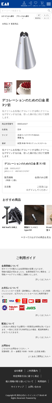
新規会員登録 (24, 5)
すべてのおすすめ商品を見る (37, 237)
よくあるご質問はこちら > (39, 356)
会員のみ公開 (41, 177)
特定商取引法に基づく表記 (26, 376)
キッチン (46, 15)
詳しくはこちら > (43, 279)
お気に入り (35, 5)
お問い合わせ (34, 386)
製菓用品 (38, 18)
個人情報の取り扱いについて (19, 381)
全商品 (5, 23)
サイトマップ (17, 386)
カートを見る (42, 5)
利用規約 (42, 381)
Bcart (39, 398)
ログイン (30, 5)
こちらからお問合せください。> (15, 348)
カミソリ (46, 18)
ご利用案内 (32, 370)
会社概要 (18, 370)
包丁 (39, 15)
